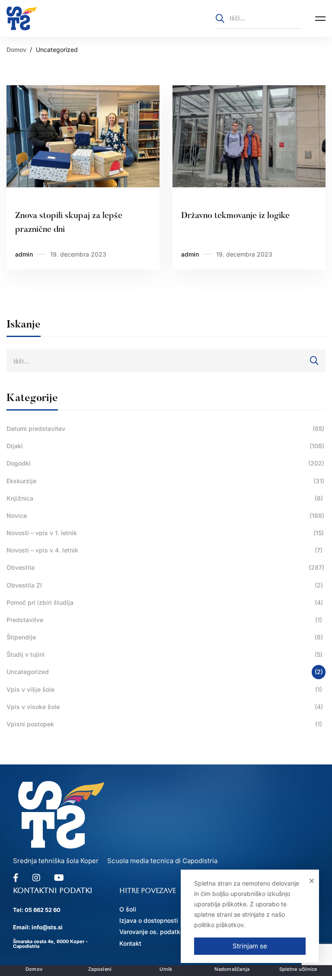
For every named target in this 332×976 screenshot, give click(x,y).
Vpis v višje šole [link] (164, 689)
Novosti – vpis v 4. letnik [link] (164, 550)
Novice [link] (165, 515)
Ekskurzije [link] (165, 481)
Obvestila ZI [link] (164, 585)
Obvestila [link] (165, 567)
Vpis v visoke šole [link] (164, 706)
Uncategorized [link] (164, 671)
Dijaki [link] (165, 445)
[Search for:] (259, 18)
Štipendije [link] (164, 637)
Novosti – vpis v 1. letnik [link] (165, 532)
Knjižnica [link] (164, 498)
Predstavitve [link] (164, 619)
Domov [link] (16, 49)
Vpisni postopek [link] (164, 724)
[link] (21, 18)
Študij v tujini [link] (164, 654)
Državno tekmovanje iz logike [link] (235, 216)
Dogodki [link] (165, 463)
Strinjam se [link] (250, 946)
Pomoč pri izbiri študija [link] (164, 602)
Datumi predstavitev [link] (165, 428)
